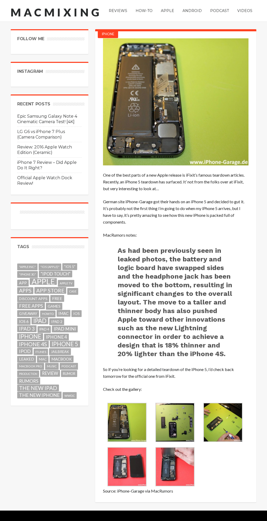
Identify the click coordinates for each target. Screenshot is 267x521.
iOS (76, 313)
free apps (31, 306)
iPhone (108, 34)
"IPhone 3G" (27, 274)
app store (50, 290)
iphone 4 (56, 337)
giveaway (28, 313)
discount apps (33, 299)
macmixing (56, 12)
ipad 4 (44, 329)
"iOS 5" (69, 267)
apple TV (66, 283)
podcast (69, 366)
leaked (26, 359)
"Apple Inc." (27, 266)
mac (43, 359)
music (52, 366)
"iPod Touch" (55, 274)
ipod (25, 351)
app (23, 283)
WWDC (69, 395)
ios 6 (24, 321)
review (50, 373)
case (72, 291)
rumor (69, 374)
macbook (61, 359)
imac (63, 313)
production (28, 373)
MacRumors (162, 490)
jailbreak (60, 352)
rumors (28, 381)
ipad (39, 321)
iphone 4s (33, 344)
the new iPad (38, 388)
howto (48, 313)
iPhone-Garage (130, 490)
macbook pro (30, 366)
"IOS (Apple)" (49, 266)
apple (43, 281)
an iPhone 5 (130, 181)
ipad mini (65, 329)
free (57, 298)
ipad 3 (27, 329)
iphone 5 (65, 344)
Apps (25, 291)
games (54, 306)
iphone (30, 336)
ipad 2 (56, 321)
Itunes (40, 352)
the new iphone (39, 395)
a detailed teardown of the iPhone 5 (175, 369)
